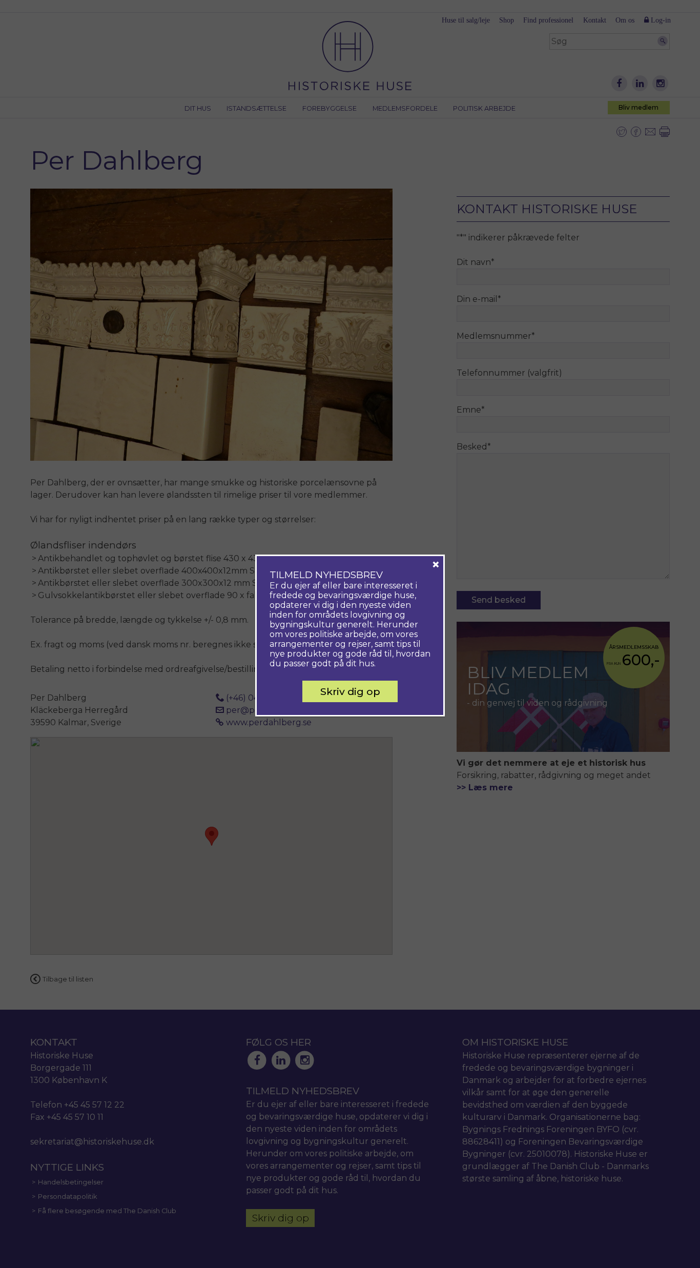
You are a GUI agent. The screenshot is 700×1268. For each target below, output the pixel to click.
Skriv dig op (350, 691)
